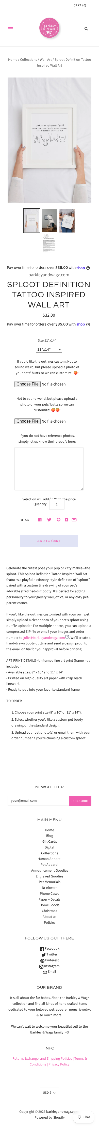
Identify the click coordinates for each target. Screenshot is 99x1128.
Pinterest (51, 960)
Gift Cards (49, 841)
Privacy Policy (58, 1064)
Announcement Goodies (49, 870)
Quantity (40, 504)
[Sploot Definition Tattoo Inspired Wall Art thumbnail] (31, 220)
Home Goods (49, 905)
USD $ (47, 1092)
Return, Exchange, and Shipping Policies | (43, 1058)
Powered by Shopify (50, 1117)
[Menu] (11, 28)
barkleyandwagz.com (48, 275)
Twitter (51, 954)
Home (12, 59)
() (80, 5)
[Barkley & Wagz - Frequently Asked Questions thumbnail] (49, 243)
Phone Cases (49, 893)
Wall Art (46, 59)
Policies (49, 922)
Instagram (51, 966)
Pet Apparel (49, 864)
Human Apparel (49, 858)
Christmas (49, 911)
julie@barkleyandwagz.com (44, 637)
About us (49, 916)
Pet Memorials (49, 882)
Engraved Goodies (49, 876)
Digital (49, 847)
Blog (49, 835)
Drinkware (49, 887)
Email (51, 971)
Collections (28, 59)
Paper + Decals (49, 899)
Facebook (51, 948)
